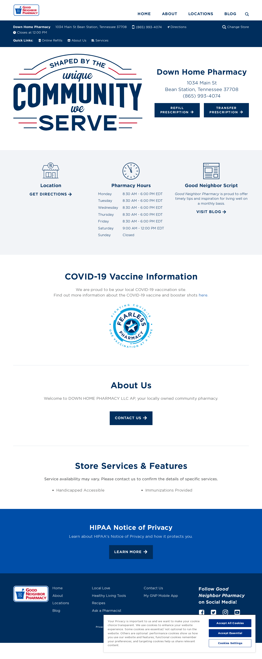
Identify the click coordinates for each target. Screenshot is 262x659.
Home (144, 13)
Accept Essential (230, 633)
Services (101, 40)
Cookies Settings (230, 643)
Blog (230, 13)
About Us (78, 40)
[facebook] (202, 611)
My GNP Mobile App (161, 595)
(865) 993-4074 (149, 27)
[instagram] (225, 611)
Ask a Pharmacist (106, 610)
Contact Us (128, 418)
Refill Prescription (174, 110)
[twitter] (213, 611)
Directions (178, 27)
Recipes (98, 603)
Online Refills (52, 40)
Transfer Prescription (223, 110)
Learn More (128, 552)
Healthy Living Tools (109, 595)
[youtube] (237, 611)
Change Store (238, 27)
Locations (200, 13)
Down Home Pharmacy (31, 27)
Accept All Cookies (230, 623)
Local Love (101, 588)
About (169, 13)
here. (203, 295)
